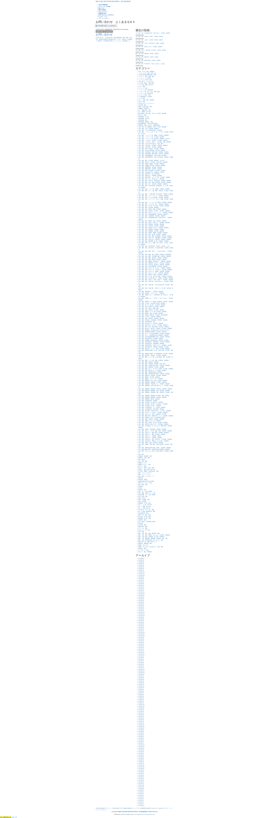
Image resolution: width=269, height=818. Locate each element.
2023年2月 (141, 629)
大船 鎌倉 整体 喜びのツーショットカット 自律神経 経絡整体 (155, 212)
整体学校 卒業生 (142, 479)
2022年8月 (141, 639)
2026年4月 (141, 565)
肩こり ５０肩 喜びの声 (145, 504)
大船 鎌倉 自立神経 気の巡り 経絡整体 (149, 405)
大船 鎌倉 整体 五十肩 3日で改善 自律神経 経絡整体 (153, 205)
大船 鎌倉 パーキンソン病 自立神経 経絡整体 (151, 137)
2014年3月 (141, 740)
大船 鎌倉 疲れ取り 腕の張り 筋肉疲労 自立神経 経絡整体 (155, 328)
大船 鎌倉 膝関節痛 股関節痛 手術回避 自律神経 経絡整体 (155, 389)
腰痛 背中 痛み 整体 (144, 515)
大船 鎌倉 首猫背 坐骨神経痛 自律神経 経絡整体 (152, 429)
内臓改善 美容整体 (143, 108)
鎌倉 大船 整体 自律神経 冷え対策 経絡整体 (151, 536)
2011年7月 (141, 793)
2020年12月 (141, 669)
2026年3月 (141, 567)
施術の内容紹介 (127, 808)
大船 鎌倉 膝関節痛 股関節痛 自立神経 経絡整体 (152, 397)
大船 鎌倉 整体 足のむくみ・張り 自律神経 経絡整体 (153, 273)
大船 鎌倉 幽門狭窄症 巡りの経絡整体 (149, 174)
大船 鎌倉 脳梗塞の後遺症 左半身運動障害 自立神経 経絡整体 (155, 353)
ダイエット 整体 (142, 88)
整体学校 (140, 478)
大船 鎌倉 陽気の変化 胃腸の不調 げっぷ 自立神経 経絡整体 (155, 415)
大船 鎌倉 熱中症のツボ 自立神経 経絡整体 (150, 323)
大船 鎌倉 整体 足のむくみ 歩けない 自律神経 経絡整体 (154, 268)
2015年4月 (141, 718)
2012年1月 (141, 783)
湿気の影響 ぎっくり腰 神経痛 (146, 494)
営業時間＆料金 (144, 808)
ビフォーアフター (135, 808)
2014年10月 (141, 728)
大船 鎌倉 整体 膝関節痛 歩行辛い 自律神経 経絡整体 (154, 263)
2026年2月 (141, 568)
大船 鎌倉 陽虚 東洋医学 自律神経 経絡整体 (151, 419)
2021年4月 (141, 666)
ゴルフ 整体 (141, 86)
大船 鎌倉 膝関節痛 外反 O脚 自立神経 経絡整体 (152, 380)
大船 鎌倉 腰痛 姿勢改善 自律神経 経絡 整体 (151, 363)
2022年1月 (141, 651)
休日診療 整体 (142, 105)
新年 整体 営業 (142, 484)
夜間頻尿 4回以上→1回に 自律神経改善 (149, 125)
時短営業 (140, 486)
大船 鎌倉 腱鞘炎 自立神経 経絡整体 (149, 377)
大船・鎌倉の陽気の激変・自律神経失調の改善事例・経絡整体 (154, 449)
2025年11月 (141, 573)
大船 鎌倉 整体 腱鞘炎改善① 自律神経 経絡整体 (148, 60)
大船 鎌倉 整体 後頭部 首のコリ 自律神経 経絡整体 (149, 46)
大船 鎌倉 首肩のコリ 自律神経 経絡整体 (150, 437)
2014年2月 (141, 741)
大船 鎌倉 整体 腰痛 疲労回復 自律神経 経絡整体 (152, 258)
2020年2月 (141, 682)
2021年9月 (141, 657)
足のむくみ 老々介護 (144, 530)
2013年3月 (141, 760)
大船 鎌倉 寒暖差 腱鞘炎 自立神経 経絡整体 (151, 163)
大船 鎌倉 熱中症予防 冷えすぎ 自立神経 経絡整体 (152, 325)
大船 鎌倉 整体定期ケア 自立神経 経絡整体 (150, 291)
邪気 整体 (141, 531)
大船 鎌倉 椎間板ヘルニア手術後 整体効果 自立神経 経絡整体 (155, 301)
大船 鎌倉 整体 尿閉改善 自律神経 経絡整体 (151, 224)
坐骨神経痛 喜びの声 (144, 118)
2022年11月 (141, 634)
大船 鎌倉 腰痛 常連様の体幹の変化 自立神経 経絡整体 (154, 365)
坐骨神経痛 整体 (142, 120)
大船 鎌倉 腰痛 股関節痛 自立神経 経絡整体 (151, 367)
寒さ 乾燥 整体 (142, 461)
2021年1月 (141, 667)
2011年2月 (141, 802)
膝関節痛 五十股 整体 (144, 518)
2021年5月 (141, 664)
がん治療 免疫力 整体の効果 (146, 83)
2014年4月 (141, 738)
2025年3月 (141, 587)
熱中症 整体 (141, 498)
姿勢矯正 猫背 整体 (144, 457)
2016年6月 (141, 694)
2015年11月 (141, 706)
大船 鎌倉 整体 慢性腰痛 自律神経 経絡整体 (151, 229)
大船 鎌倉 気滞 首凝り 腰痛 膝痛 (148, 308)
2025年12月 (141, 572)
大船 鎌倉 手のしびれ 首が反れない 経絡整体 (151, 179)
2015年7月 (141, 713)
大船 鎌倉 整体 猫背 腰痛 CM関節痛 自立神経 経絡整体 (155, 236)
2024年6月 (141, 602)
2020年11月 (141, 671)
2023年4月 (141, 625)
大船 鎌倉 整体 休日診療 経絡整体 (148, 207)
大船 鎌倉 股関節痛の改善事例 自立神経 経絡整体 (152, 331)
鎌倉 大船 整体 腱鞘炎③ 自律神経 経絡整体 (147, 53)
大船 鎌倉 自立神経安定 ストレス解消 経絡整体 (151, 407)
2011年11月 (141, 787)
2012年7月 (141, 773)
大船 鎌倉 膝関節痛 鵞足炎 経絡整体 (149, 399)
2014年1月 (141, 743)
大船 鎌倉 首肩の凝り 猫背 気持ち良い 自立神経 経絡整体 (155, 439)
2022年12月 (141, 632)
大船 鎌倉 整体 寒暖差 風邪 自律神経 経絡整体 (152, 221)
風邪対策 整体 (142, 548)
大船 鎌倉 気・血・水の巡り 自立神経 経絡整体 (151, 305)
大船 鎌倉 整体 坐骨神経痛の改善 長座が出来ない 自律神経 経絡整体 (153, 33)
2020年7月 (141, 676)
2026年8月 (141, 558)
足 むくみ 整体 (143, 528)
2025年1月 (141, 590)
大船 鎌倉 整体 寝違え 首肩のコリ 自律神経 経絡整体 (154, 222)
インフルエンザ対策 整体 (145, 79)
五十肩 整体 (142, 101)
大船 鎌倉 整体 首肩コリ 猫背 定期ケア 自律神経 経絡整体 (155, 279)
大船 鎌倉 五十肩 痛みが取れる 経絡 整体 (150, 143)
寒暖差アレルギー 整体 (144, 464)
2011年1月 (140, 803)
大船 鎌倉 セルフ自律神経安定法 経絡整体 (150, 130)
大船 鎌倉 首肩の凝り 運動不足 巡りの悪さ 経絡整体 (153, 441)
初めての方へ (120, 808)
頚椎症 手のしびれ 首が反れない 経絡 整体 (150, 546)
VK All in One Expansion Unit (147, 814)
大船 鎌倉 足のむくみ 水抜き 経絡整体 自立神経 (152, 414)
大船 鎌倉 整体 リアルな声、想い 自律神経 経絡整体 (153, 204)
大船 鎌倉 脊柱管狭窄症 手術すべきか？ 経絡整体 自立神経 (155, 345)
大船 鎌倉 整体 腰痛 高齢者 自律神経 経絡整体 (152, 259)
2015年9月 (141, 709)
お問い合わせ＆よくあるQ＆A (155, 808)
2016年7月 (141, 693)
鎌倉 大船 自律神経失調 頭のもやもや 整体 (150, 540)
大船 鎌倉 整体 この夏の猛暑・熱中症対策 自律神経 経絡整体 (151, 50)
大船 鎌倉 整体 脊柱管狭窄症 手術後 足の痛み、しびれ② (150, 63)
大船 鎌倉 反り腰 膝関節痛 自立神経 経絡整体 (151, 150)
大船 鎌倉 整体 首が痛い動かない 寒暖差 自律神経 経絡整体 (155, 278)
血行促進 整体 (142, 525)
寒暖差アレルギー (142, 462)
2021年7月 (141, 661)
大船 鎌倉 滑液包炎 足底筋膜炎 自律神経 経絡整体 (152, 320)
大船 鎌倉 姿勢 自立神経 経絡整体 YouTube (151, 160)
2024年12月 (141, 592)
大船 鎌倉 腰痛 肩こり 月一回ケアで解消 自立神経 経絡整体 (155, 368)
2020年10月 (141, 672)
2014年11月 (141, 726)
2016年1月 (141, 703)
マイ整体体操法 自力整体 (145, 96)
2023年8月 (141, 619)
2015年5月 (141, 716)
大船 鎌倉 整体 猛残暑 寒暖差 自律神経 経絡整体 (152, 232)
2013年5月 (141, 756)
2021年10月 (141, 656)
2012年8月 (141, 772)
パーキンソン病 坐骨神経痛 (145, 90)
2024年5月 (141, 604)
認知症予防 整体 (142, 526)
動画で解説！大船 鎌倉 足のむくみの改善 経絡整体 (152, 113)
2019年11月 (141, 688)
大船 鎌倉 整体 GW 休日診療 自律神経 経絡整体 (152, 184)
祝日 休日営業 (142, 501)
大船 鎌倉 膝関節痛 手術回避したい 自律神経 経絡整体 (154, 384)
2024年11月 (141, 593)
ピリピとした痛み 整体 (144, 95)
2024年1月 (141, 610)
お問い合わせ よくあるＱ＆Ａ (104, 31)
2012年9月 (141, 770)
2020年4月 (141, 679)
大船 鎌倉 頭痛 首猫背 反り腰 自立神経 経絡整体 (152, 422)
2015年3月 (141, 719)
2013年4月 (141, 758)
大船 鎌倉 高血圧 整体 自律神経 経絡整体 (150, 442)
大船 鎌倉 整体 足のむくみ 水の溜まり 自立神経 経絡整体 (155, 269)
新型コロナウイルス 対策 (145, 483)
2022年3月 (141, 647)
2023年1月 (141, 630)
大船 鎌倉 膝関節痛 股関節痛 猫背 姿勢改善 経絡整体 (154, 390)
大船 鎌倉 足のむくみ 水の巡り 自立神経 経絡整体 (152, 412)
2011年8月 (141, 792)
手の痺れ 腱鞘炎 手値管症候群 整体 (148, 471)
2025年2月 (141, 588)
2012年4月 (141, 778)
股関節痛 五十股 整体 (145, 503)
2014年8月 (141, 731)
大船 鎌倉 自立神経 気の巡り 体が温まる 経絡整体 (152, 404)
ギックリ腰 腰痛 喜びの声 (145, 85)
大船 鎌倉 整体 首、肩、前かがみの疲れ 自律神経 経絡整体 (155, 276)
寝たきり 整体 (142, 466)
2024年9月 (141, 597)
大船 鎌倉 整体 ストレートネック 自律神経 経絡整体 (153, 195)
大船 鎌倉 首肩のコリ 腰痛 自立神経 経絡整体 (151, 434)
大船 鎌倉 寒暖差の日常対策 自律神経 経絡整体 (151, 165)
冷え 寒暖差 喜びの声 (144, 111)
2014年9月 (141, 730)
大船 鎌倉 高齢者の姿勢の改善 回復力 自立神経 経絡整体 (154, 447)
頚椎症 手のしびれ (143, 545)
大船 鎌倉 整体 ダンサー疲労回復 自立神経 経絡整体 (153, 197)
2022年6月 (141, 642)
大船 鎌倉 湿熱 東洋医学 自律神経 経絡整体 (151, 318)
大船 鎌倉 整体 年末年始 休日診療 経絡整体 (151, 226)
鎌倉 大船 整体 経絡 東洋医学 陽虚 (149, 533)
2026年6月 (141, 562)
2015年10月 (141, 708)
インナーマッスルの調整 (144, 78)
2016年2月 (141, 701)
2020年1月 (141, 684)
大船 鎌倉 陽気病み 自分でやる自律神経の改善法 (152, 417)
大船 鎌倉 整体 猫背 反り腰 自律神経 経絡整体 (152, 234)
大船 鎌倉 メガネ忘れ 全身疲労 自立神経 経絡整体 (152, 140)
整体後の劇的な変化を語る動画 (146, 481)
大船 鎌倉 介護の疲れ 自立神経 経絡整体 (150, 147)
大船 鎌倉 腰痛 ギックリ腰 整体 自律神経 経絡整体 (153, 360)
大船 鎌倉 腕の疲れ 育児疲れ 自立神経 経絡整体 (152, 355)
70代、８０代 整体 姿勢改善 (146, 71)
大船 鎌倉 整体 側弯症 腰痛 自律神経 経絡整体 (152, 209)
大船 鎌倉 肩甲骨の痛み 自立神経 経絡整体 (150, 338)
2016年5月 (141, 696)
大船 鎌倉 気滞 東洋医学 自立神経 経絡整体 (151, 306)
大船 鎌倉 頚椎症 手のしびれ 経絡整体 (149, 420)
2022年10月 (141, 635)
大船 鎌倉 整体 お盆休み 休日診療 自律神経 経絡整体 (149, 39)
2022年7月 (141, 640)
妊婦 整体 (141, 454)
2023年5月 (141, 624)
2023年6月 (141, 622)
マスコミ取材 (141, 98)
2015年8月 (141, 711)
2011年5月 (141, 797)
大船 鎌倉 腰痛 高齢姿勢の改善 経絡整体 (150, 372)
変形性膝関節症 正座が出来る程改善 (147, 123)
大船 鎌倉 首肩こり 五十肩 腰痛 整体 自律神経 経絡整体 (155, 431)
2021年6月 (141, 662)
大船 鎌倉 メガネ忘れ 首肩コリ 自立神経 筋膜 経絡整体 (154, 142)
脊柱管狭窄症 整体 (143, 513)
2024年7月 (141, 600)
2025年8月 (141, 578)
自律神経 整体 (142, 520)
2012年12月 (141, 765)
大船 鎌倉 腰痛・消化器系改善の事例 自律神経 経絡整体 (154, 373)
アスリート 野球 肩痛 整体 (146, 76)
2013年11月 (141, 746)
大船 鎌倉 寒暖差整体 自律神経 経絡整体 (150, 167)
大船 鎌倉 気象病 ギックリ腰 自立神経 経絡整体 (152, 311)
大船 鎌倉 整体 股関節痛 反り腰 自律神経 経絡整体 (153, 241)
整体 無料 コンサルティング (146, 476)
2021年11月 (141, 654)
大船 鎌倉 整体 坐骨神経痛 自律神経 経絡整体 (151, 216)
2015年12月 (141, 704)
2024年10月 (141, 595)
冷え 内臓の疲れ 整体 (144, 110)
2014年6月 (141, 735)
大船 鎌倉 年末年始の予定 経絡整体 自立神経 (151, 172)
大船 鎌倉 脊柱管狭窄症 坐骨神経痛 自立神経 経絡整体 (154, 342)
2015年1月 (141, 723)
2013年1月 (141, 763)
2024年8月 (141, 599)
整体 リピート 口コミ (144, 474)
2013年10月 (141, 748)
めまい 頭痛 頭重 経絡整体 (146, 100)
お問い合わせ (106, 34)
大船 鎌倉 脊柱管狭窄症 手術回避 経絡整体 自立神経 (153, 347)
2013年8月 (141, 751)
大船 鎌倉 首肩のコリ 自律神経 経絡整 (149, 436)
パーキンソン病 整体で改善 (145, 93)
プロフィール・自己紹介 (111, 808)
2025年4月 (141, 585)
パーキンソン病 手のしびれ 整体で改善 (149, 91)
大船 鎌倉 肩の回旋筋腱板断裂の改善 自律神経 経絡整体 (154, 336)
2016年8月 (141, 691)
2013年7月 (141, 753)
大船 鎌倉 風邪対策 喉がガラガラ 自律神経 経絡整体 (153, 424)
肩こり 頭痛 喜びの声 (144, 508)
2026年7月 (141, 560)
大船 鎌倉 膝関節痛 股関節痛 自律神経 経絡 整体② (153, 395)
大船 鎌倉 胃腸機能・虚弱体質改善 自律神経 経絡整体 (153, 340)
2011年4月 (141, 798)
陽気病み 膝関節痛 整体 (145, 543)
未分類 (140, 488)
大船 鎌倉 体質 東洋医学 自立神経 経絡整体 (151, 148)
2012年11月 (141, 766)
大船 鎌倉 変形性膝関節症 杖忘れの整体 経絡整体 (152, 155)
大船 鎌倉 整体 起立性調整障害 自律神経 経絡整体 (152, 266)
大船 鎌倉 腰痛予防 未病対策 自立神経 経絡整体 (152, 375)
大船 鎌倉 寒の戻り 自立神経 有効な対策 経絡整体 (152, 162)
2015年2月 (141, 721)
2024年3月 (141, 607)
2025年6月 (141, 582)
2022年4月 (141, 646)
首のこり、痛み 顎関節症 (145, 551)
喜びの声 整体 (142, 115)
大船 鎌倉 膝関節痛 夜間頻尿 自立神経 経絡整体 (152, 382)
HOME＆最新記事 (100, 808)
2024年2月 (141, 609)
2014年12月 (141, 724)
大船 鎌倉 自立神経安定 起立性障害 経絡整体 (151, 409)
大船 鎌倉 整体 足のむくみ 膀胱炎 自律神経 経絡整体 (154, 271)
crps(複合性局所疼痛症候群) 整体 (147, 74)
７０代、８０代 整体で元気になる (147, 73)
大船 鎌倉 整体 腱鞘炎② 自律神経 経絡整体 (147, 57)
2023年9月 (141, 617)
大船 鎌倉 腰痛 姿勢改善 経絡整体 (148, 362)
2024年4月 (141, 605)
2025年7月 (141, 580)
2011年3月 (141, 800)
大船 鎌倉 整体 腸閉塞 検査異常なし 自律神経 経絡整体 (154, 261)
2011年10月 (141, 788)
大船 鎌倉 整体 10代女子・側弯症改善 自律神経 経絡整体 (150, 43)
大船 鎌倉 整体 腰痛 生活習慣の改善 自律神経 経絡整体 (154, 256)
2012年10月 (141, 768)
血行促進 (140, 523)
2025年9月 (141, 577)
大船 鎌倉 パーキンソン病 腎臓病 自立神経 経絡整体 (153, 135)
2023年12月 (141, 612)
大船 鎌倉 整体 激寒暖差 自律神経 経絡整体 (151, 231)
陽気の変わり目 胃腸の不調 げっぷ (147, 541)
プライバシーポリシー (101, 810)
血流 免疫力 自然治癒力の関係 (146, 521)
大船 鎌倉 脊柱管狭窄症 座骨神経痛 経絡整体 (151, 343)
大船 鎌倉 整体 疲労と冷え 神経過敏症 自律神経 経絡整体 (155, 237)
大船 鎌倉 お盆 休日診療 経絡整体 (148, 128)
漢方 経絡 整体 (142, 496)
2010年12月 (141, 805)
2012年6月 (141, 775)
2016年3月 (141, 699)
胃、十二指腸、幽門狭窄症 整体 (146, 511)
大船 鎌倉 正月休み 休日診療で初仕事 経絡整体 (151, 303)
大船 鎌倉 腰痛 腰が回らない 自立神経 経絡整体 (152, 370)
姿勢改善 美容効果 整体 (145, 456)
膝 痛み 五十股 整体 (145, 516)
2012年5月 (141, 777)
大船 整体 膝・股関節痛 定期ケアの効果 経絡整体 (152, 127)
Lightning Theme (133, 814)
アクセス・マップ (167, 808)
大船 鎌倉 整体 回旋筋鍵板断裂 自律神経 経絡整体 (152, 214)
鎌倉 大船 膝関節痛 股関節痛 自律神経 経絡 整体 (152, 538)
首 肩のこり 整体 (144, 550)
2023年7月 (141, 620)
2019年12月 (141, 686)
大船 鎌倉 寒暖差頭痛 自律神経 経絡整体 (150, 169)
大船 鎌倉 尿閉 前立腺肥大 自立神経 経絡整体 (151, 170)
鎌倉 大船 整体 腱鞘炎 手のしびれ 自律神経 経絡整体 (154, 535)
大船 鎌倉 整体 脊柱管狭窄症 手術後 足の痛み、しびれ (154, 246)
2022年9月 (141, 637)
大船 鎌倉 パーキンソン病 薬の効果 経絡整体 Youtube (154, 138)
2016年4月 (141, 698)
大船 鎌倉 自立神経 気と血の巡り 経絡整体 (150, 402)
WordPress (124, 814)
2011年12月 (141, 785)
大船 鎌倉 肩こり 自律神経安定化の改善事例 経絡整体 (153, 335)
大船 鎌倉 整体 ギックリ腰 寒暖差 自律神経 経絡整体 (154, 189)
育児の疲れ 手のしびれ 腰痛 (146, 509)
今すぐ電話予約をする (5, 817)
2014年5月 (141, 736)
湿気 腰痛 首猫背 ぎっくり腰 (146, 493)
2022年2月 (141, 649)
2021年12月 (141, 652)
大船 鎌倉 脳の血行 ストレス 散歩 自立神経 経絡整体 (154, 348)
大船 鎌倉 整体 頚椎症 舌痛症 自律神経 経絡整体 (152, 274)
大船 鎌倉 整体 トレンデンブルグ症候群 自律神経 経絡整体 (155, 202)
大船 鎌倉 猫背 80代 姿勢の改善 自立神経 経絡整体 (153, 326)
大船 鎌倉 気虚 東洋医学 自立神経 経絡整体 (151, 310)
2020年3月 (141, 681)
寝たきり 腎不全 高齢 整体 (146, 467)
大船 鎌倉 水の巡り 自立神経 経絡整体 (149, 316)
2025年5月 (141, 583)
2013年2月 (141, 761)
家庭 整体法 (142, 459)
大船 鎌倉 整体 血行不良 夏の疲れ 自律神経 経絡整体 (154, 264)
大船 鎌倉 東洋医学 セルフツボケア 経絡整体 (151, 293)
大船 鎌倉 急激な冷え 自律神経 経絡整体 (150, 175)
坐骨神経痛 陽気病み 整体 (145, 121)
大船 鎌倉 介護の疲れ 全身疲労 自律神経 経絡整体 (152, 145)
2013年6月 (141, 755)
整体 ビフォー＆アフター (145, 473)
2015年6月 (141, 714)
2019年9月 (141, 689)
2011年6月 (141, 795)
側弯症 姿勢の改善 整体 (145, 106)
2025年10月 (141, 575)
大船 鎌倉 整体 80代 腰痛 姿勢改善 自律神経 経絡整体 (154, 182)
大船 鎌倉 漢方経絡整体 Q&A (146, 321)
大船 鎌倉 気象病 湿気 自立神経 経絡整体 (150, 313)
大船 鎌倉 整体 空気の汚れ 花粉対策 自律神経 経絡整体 (154, 239)
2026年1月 (141, 570)
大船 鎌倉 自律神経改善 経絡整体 (147, 400)
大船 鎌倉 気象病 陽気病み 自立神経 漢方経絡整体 (152, 315)
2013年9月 (141, 750)
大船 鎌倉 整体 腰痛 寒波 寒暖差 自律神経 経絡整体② (154, 254)
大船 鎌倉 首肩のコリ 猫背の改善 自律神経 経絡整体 (153, 432)
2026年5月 (141, 563)
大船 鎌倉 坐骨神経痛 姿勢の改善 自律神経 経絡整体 (153, 152)
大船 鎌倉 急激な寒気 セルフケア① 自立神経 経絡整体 (154, 177)
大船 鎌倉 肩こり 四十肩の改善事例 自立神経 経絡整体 (154, 333)
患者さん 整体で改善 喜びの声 (146, 469)
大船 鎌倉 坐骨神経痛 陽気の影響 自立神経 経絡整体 (153, 153)
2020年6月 (141, 677)
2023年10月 (141, 615)
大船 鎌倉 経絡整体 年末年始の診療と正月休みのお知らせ (154, 330)
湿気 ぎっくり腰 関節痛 (145, 491)
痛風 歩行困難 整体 (144, 499)
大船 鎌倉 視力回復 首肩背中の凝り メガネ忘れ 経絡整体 (155, 410)
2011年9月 (141, 790)
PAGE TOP (14, 817)
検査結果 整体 (142, 489)
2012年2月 (141, 782)
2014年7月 (141, 733)
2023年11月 (141, 614)
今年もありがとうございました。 (146, 103)
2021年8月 (141, 659)
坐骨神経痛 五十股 (144, 116)
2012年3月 (141, 780)
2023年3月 (141, 627)
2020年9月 (141, 674)
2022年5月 (141, 644)
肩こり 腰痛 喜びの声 (144, 506)
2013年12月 (141, 745)
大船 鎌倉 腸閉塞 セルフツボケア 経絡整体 (150, 378)
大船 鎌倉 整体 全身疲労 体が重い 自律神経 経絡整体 (149, 36)
